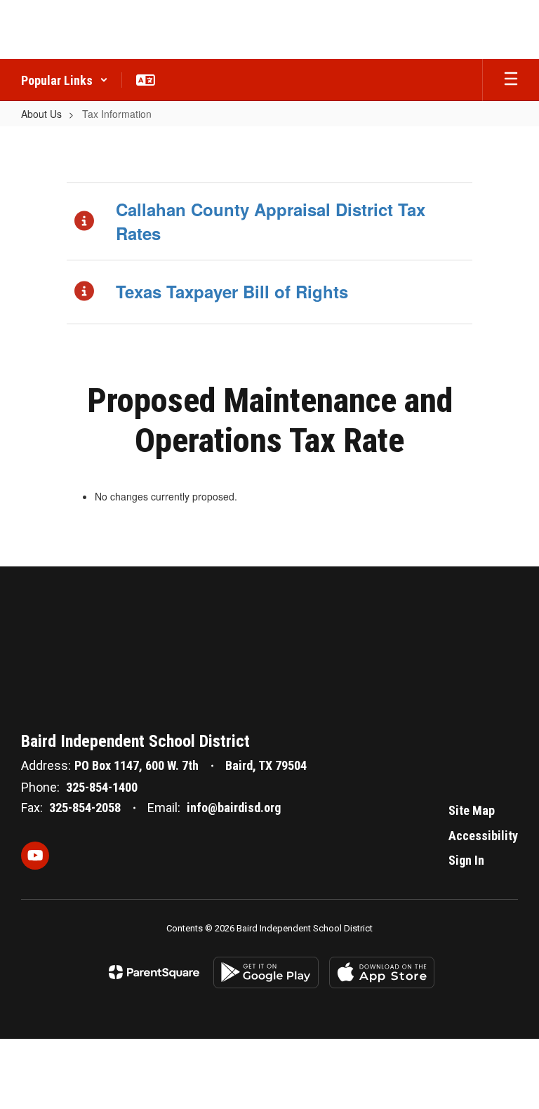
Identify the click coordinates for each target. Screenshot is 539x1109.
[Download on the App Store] (381, 972)
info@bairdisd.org (234, 807)
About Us (41, 114)
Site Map (471, 810)
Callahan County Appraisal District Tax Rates (270, 221)
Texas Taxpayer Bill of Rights (232, 291)
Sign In (466, 860)
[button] (64, 80)
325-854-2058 (85, 807)
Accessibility (483, 835)
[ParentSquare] (154, 972)
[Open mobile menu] (511, 80)
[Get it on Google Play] (266, 972)
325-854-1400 (102, 787)
